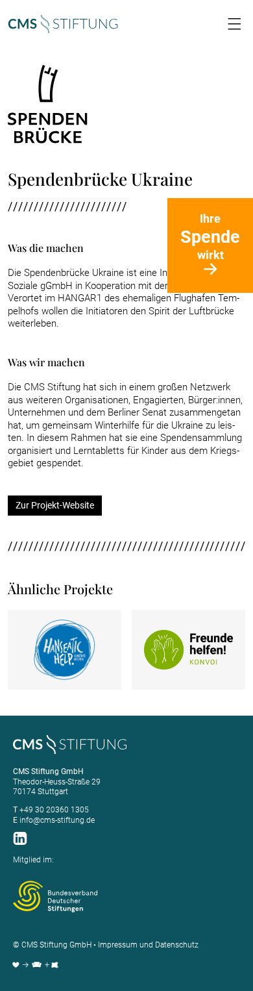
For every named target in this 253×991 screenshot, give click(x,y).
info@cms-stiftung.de (57, 820)
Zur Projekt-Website (55, 505)
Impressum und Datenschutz (148, 944)
